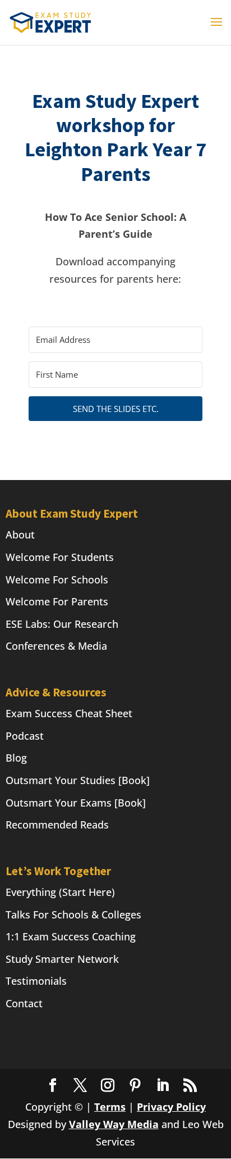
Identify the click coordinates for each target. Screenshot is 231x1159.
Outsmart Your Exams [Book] (76, 802)
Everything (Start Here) (60, 892)
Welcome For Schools (57, 579)
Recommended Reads (57, 824)
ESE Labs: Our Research (62, 624)
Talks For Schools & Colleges (73, 914)
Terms (110, 1106)
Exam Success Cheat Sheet (69, 713)
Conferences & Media (56, 646)
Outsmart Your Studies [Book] (78, 780)
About (20, 534)
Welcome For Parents (57, 601)
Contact (24, 1003)
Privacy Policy (171, 1106)
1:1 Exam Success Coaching (71, 936)
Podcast (25, 736)
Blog (16, 757)
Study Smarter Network (62, 959)
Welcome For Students (60, 557)
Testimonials (36, 981)
